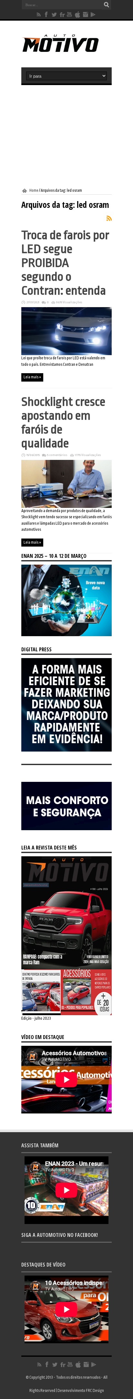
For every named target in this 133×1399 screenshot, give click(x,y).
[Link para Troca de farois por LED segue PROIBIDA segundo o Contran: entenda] (66, 354)
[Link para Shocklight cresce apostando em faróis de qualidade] (66, 506)
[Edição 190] (66, 1014)
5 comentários (57, 455)
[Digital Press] (66, 750)
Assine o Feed (109, 218)
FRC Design (95, 1390)
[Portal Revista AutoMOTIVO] (66, 51)
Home (33, 190)
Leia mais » (32, 377)
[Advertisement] (66, 136)
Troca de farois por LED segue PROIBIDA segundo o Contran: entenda (65, 262)
